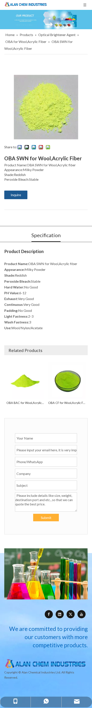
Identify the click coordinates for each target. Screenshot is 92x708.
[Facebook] (49, 614)
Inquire (16, 195)
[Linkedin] (60, 614)
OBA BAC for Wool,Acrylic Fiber (25, 403)
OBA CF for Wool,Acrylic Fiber (67, 403)
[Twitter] (71, 614)
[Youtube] (81, 614)
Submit (46, 517)
